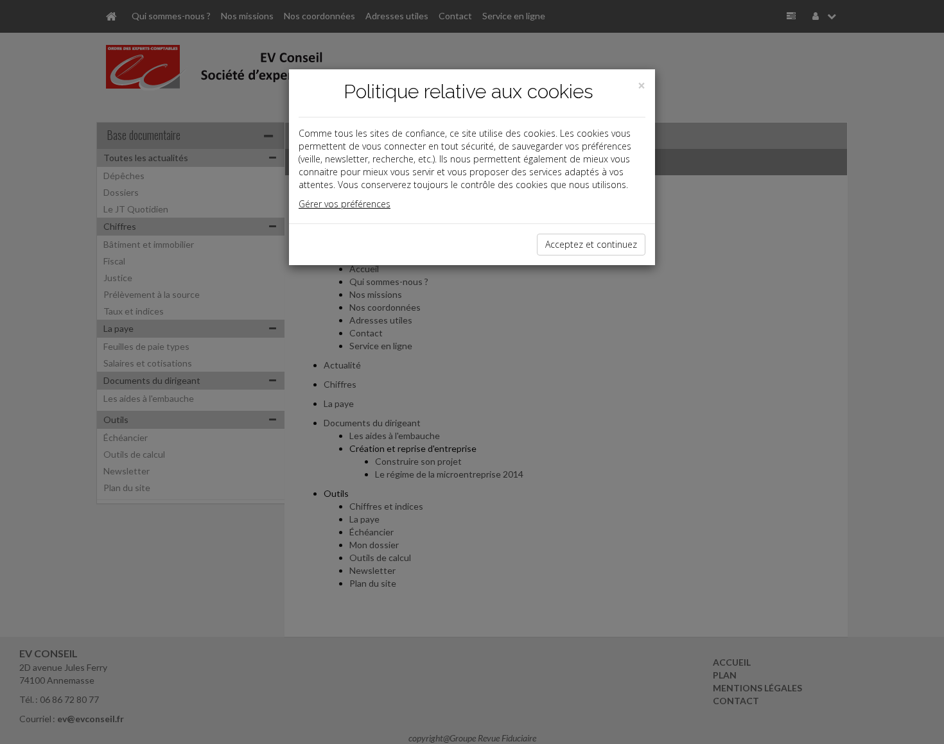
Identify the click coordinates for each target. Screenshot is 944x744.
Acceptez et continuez (591, 244)
